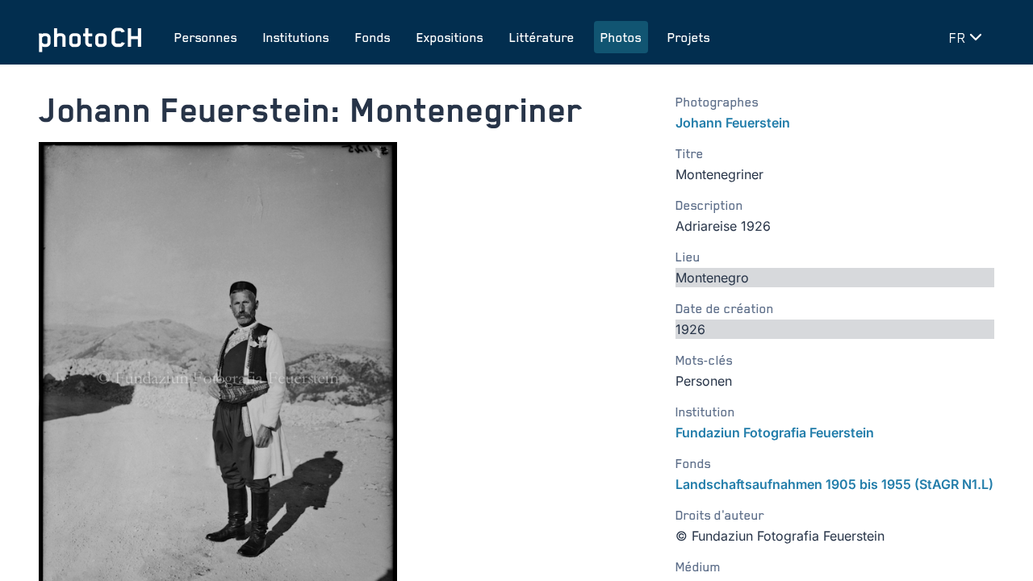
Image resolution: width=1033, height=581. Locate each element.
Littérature (542, 37)
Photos (621, 37)
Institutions (296, 37)
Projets (688, 37)
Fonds (373, 37)
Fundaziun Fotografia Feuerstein (774, 432)
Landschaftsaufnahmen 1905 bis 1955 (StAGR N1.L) (834, 484)
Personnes (205, 37)
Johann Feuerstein (732, 123)
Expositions (449, 37)
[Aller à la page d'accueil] (90, 37)
